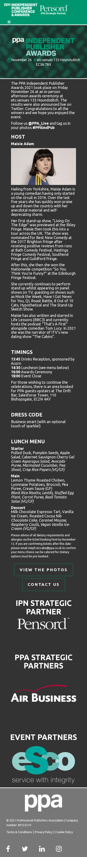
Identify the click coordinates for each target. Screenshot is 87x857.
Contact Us (44, 584)
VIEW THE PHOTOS (44, 569)
